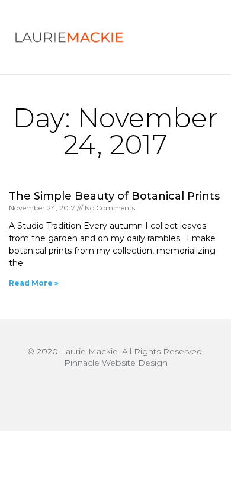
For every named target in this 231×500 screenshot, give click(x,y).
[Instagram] (115, 392)
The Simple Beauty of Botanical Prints (114, 196)
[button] (190, 37)
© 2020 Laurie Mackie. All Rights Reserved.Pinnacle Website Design (115, 357)
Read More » (34, 282)
